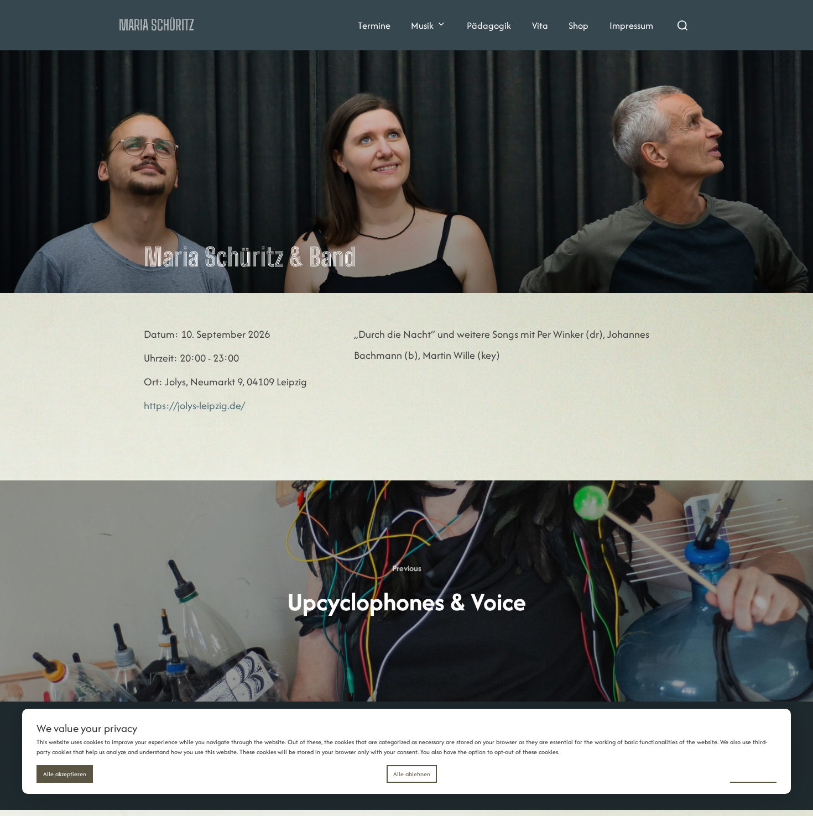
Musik (422, 25)
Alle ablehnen (411, 774)
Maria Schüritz (156, 25)
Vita (540, 25)
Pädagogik (489, 25)
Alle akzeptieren (64, 774)
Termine (374, 25)
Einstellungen (753, 773)
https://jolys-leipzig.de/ (194, 405)
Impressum (631, 25)
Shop (578, 25)
